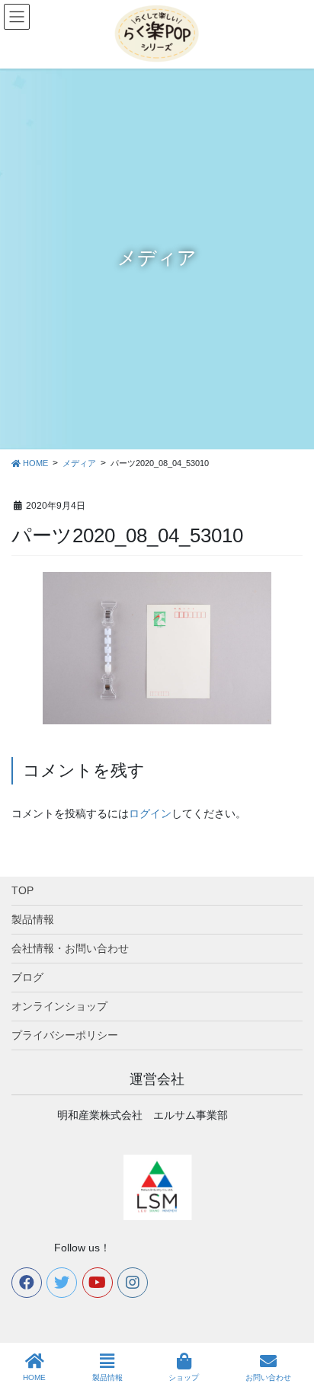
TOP (22, 890)
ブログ (27, 977)
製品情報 (32, 919)
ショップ (183, 1377)
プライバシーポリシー (64, 1035)
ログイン (150, 813)
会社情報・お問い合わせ (70, 948)
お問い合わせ (268, 1377)
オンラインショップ (59, 1006)
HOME (34, 1377)
